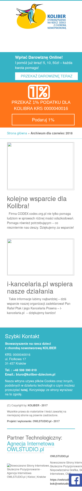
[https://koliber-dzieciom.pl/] (41, 16)
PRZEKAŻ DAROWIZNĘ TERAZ (46, 75)
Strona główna (17, 133)
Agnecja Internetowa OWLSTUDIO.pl (30, 446)
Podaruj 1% (43, 119)
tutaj (24, 389)
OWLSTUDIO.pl (42, 421)
